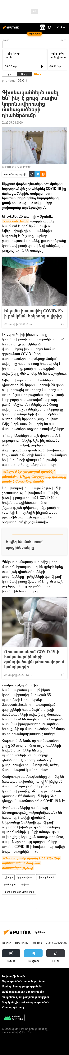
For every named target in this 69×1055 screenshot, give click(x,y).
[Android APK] (14, 1018)
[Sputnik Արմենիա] (11, 29)
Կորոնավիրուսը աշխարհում (19, 891)
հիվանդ (25, 884)
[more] (63, 323)
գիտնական (10, 884)
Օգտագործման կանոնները (19, 981)
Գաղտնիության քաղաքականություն (25, 997)
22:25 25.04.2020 (12, 122)
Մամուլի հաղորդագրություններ (22, 986)
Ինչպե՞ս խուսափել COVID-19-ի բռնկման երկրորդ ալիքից (33, 313)
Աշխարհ (8, 877)
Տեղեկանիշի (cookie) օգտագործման (25, 1002)
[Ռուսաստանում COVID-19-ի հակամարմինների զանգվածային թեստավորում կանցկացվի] (34, 622)
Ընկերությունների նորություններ (23, 991)
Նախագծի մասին (13, 976)
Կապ (42, 981)
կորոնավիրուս (25, 877)
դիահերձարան (46, 877)
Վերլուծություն (57, 943)
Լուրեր (9, 57)
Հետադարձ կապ (13, 1007)
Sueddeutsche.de (15, 221)
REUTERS (9, 167)
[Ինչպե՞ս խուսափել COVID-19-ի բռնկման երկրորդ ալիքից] (34, 281)
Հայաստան (21, 943)
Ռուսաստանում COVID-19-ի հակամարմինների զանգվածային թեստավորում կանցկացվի (34, 659)
